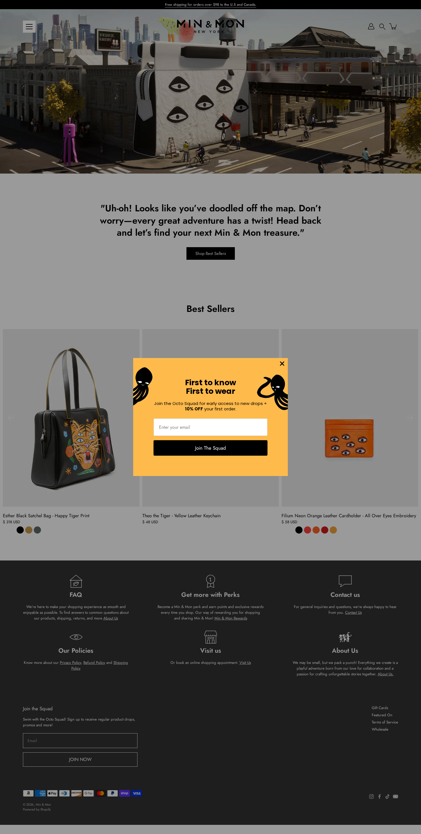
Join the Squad (210, 447)
